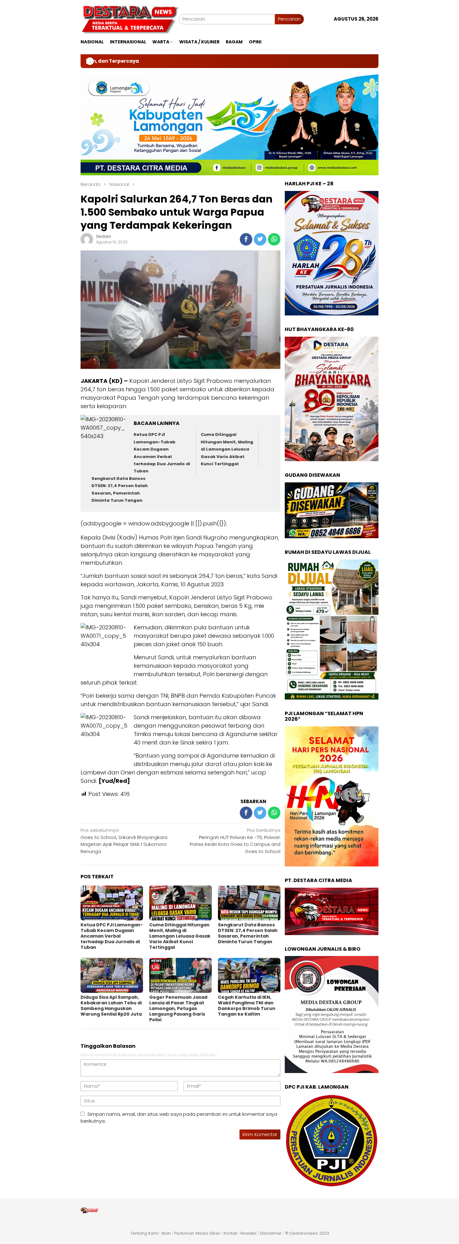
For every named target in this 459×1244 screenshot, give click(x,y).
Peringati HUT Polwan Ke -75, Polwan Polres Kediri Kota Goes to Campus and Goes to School (235, 841)
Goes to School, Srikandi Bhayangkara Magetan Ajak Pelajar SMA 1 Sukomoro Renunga (124, 841)
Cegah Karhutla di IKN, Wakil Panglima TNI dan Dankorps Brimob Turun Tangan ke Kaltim (246, 1005)
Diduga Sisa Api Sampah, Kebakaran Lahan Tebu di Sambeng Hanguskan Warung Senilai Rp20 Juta (111, 1005)
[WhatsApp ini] (274, 239)
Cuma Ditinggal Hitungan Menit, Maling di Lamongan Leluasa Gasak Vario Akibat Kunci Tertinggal (227, 449)
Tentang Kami (144, 1233)
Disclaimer (271, 1233)
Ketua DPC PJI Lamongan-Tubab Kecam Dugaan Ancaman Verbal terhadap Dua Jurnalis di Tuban (112, 936)
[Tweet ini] (260, 239)
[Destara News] (130, 18)
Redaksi (248, 1233)
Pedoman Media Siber (197, 1233)
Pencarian (289, 19)
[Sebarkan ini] (246, 239)
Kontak (230, 1233)
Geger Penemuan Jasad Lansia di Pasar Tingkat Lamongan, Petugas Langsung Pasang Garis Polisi (178, 1008)
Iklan (166, 1233)
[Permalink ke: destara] (87, 239)
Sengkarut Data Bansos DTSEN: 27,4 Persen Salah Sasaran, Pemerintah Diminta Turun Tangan (248, 933)
